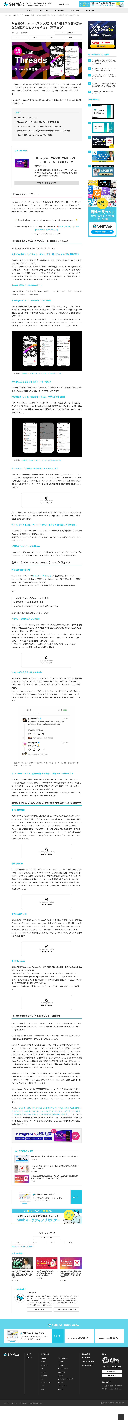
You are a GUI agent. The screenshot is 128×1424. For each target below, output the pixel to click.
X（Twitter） (44, 1365)
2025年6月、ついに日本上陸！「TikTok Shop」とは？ (102, 92)
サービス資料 (90, 10)
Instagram (15, 1246)
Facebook (44, 1375)
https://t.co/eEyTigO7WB (69, 226)
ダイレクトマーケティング (65, 1379)
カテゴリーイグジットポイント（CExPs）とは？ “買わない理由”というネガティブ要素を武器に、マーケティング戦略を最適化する (104, 85)
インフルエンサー (63, 1358)
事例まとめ (30, 1246)
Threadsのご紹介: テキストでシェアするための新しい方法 (41, 373)
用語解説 (60, 1375)
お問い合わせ (112, 1376)
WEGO (20, 863)
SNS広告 (60, 1382)
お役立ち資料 (74, 10)
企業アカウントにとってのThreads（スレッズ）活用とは (39, 126)
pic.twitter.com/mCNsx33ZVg (46, 229)
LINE (42, 1368)
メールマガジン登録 (88, 1361)
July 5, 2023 (57, 234)
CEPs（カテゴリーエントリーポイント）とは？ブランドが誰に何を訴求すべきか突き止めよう (104, 76)
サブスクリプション (46, 1382)
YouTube (43, 1372)
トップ (29, 1354)
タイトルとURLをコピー (68, 33)
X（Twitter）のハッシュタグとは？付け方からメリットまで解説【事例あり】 (104, 69)
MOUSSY (21, 810)
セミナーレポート (63, 1368)
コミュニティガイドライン (43, 576)
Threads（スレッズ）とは (27, 117)
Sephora (21, 961)
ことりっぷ (22, 913)
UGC (42, 1386)
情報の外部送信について (36, 1403)
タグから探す (43, 10)
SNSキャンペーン (63, 1386)
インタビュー (61, 1361)
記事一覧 (30, 10)
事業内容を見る (111, 1372)
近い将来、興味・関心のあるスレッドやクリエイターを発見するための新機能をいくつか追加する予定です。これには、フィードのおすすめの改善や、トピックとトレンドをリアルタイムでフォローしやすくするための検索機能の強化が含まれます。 (46, 1111)
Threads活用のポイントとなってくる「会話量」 (35, 135)
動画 (42, 1389)
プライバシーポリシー (10, 1403)
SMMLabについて (64, 4)
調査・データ (61, 1372)
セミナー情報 (59, 10)
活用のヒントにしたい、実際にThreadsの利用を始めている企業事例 (43, 130)
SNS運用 (23, 1246)
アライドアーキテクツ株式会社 (65, 1309)
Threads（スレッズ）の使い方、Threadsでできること (38, 122)
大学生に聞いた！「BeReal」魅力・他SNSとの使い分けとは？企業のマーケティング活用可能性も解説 (104, 62)
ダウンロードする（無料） (47, 183)
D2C (42, 1379)
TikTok (43, 1361)
